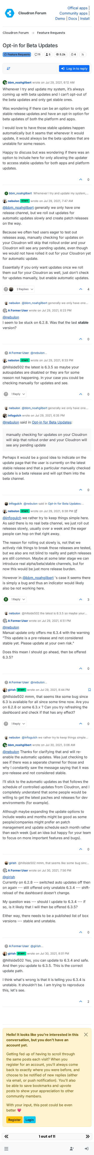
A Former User (18, 310)
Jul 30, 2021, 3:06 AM (60, 745)
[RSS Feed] (82, 54)
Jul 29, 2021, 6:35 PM (50, 415)
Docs (72, 18)
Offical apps (77, 8)
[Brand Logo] (9, 13)
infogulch (14, 415)
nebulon (13, 201)
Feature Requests (18, 54)
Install (85, 18)
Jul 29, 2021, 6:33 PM (58, 360)
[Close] (86, 1034)
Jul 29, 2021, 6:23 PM (56, 310)
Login (30, 1120)
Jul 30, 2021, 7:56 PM (56, 870)
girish (12, 689)
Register (14, 1120)
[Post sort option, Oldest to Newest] (8, 68)
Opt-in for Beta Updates (51, 422)
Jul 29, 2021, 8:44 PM (55, 689)
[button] (6, 1148)
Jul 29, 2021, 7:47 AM (58, 201)
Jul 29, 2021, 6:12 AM (60, 82)
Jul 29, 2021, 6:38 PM (58, 511)
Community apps (73, 13)
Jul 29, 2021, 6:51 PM (56, 620)
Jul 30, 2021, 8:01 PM (54, 953)
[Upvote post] (81, 179)
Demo (60, 18)
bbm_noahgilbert (19, 82)
